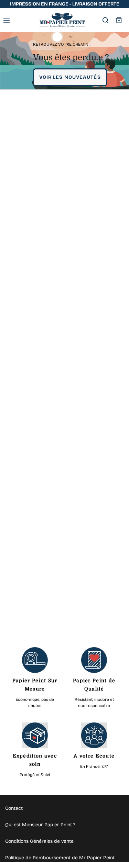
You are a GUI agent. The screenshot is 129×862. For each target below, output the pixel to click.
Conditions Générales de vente (39, 841)
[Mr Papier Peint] (62, 20)
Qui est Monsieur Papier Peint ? (40, 825)
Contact (14, 808)
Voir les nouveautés (70, 77)
